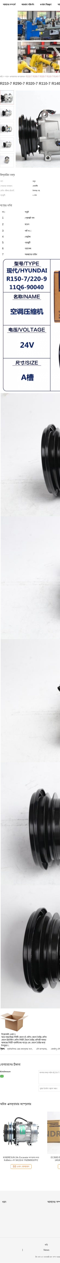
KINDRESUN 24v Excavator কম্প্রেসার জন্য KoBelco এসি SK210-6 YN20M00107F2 (21, 1158)
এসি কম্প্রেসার (41, 1049)
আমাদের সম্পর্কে (9, 4)
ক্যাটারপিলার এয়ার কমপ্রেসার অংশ (19, 1049)
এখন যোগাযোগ (23, 1166)
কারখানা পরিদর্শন (28, 4)
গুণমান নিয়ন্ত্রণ (45, 4)
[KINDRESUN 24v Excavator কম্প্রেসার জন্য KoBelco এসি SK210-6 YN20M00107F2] (21, 1132)
